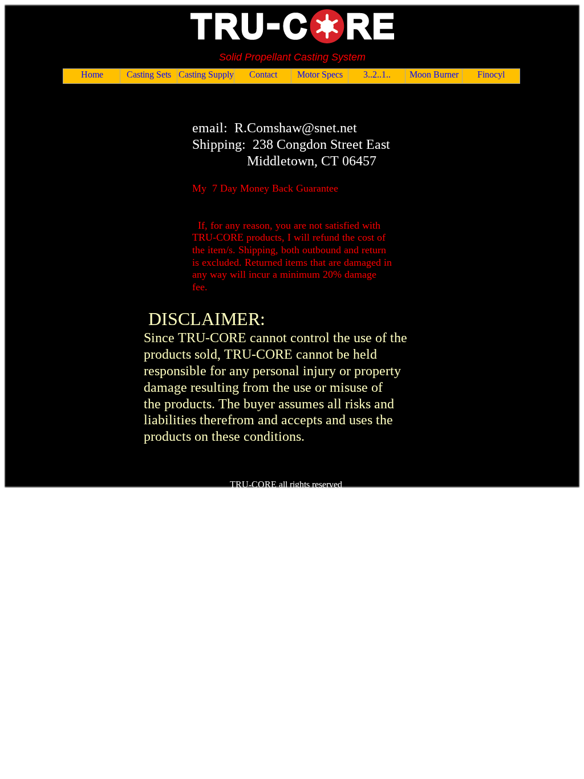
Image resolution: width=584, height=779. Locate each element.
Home (92, 74)
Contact (263, 74)
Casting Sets (149, 74)
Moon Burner (434, 74)
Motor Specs (320, 74)
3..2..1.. (377, 74)
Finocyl (491, 74)
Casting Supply (206, 74)
